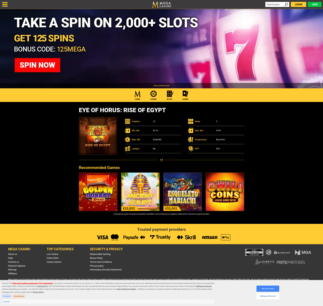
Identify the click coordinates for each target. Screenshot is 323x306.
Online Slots (53, 258)
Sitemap (12, 269)
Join (314, 4)
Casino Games (54, 262)
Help (10, 258)
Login (298, 4)
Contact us (13, 262)
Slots (169, 99)
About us (12, 254)
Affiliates (12, 273)
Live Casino (52, 254)
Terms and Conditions (101, 262)
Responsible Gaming (100, 254)
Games (185, 99)
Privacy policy (97, 265)
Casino (153, 99)
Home (137, 99)
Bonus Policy (96, 258)
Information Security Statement (106, 269)
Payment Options (16, 265)
